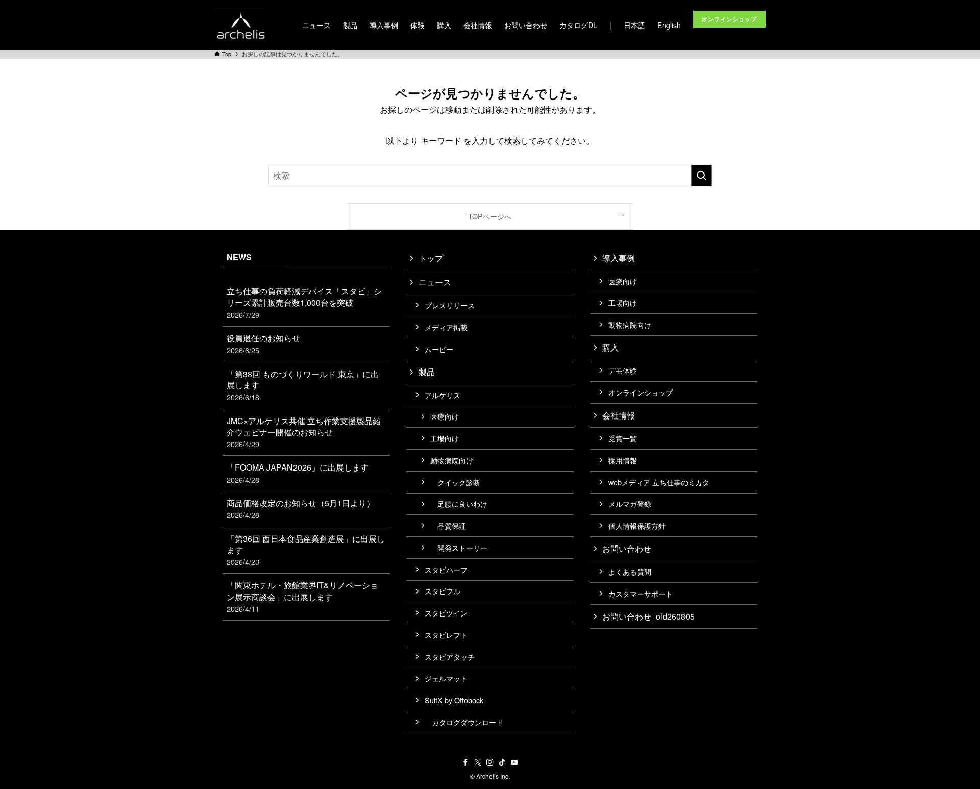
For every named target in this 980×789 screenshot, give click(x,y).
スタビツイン (446, 612)
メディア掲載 (446, 327)
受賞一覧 (622, 438)
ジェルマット (446, 678)
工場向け (444, 438)
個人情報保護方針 (637, 525)
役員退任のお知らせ (263, 343)
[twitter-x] (477, 762)
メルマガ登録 (629, 503)
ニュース (435, 282)
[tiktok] (502, 762)
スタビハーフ (446, 569)
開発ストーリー (458, 547)
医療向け (444, 416)
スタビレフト (446, 634)
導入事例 (618, 258)
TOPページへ (489, 216)
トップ (431, 258)
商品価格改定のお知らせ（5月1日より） (301, 508)
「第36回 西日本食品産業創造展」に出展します (306, 550)
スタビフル (442, 590)
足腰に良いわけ (458, 503)
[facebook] (465, 762)
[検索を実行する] (701, 175)
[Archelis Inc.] (240, 24)
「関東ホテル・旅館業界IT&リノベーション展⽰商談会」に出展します (302, 596)
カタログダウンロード (464, 722)
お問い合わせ (626, 548)
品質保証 (448, 525)
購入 (610, 347)
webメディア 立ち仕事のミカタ (658, 482)
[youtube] (514, 762)
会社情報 (618, 415)
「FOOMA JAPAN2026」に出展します (298, 472)
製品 (427, 372)
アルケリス (442, 394)
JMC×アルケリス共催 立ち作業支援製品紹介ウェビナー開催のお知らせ (304, 432)
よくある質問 (629, 571)
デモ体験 (622, 370)
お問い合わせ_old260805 (648, 616)
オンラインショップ (640, 392)
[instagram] (490, 762)
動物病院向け (451, 460)
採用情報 (622, 460)
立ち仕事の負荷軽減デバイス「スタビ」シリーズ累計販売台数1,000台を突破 (304, 302)
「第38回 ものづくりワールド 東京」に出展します (303, 385)
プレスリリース (450, 305)
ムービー (439, 348)
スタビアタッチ (450, 656)
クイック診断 (455, 482)
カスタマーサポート (640, 593)
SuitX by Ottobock (454, 700)
